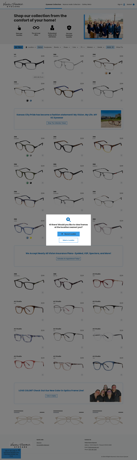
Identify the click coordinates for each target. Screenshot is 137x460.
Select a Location (68, 240)
